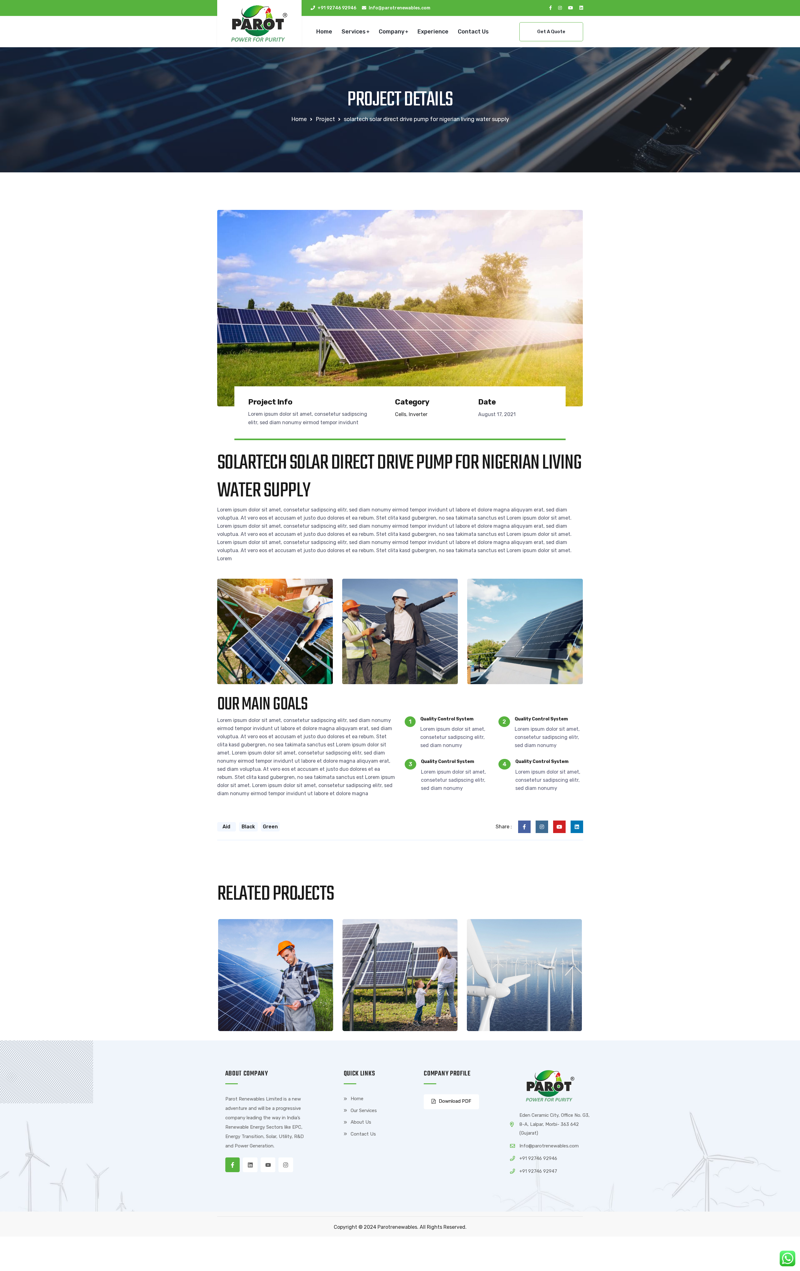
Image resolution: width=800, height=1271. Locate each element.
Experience (433, 31)
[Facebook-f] (232, 1164)
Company (391, 31)
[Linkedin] (250, 1164)
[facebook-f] (550, 8)
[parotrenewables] (259, 23)
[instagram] (560, 8)
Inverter (418, 414)
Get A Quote (551, 31)
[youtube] (570, 8)
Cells (400, 414)
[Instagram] (285, 1164)
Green (270, 827)
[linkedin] (581, 8)
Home (324, 31)
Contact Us (473, 31)
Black (248, 827)
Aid (226, 827)
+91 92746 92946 (337, 8)
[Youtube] (268, 1164)
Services (354, 31)
